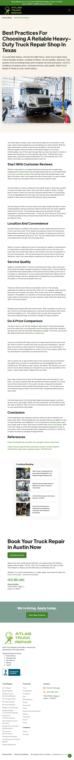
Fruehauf (26, 694)
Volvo (25, 723)
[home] (12, 10)
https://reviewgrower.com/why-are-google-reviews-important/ (33, 442)
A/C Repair (6, 688)
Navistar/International (31, 711)
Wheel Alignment (9, 745)
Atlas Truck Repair (55, 425)
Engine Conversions (10, 708)
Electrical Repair (8, 705)
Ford (24, 688)
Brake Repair (7, 691)
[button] (69, 10)
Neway (25, 714)
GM (24, 697)
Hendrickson (28, 699)
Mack (25, 708)
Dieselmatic (65, 754)
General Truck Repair (21, 17)
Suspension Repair (9, 736)
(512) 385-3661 (16, 579)
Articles (26, 734)
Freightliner (27, 691)
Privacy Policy (7, 754)
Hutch (25, 702)
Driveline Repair (8, 702)
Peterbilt (26, 717)
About (25, 731)
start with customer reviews (19, 174)
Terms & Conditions (21, 754)
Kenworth (27, 705)
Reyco (25, 720)
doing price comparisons (34, 333)
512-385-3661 (33, 565)
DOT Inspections (9, 699)
